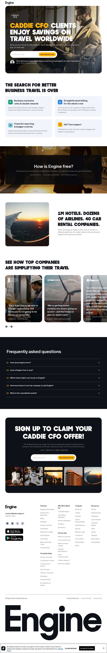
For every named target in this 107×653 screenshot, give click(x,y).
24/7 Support (45, 535)
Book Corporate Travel (45, 543)
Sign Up (77, 528)
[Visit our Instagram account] (23, 524)
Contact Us (79, 535)
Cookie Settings (71, 648)
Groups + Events (46, 525)
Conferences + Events (45, 565)
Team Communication (63, 556)
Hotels (93, 532)
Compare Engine (94, 524)
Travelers (61, 524)
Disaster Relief (45, 579)
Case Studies (96, 519)
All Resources (96, 513)
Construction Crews (47, 560)
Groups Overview (46, 557)
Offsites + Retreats (47, 573)
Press (77, 545)
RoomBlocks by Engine (45, 584)
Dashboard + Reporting (44, 514)
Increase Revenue (64, 540)
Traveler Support (63, 560)
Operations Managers (62, 516)
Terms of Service (86, 598)
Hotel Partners (80, 525)
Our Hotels (44, 539)
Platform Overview (64, 536)
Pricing (93, 509)
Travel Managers (63, 511)
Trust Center (79, 539)
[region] (53, 648)
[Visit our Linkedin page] (12, 524)
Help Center (95, 539)
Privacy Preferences (73, 598)
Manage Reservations (62, 550)
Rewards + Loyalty (46, 532)
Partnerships (79, 542)
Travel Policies (45, 548)
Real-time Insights (64, 564)
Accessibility (95, 542)
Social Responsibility (80, 521)
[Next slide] (11, 326)
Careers (78, 516)
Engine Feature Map (47, 509)
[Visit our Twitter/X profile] (17, 524)
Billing (42, 518)
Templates (94, 516)
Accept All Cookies (87, 648)
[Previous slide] (6, 326)
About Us (78, 509)
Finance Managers (64, 520)
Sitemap (94, 535)
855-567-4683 (10, 516)
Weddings (43, 576)
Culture (77, 513)
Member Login (80, 532)
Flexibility (43, 522)
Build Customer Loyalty (63, 545)
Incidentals (44, 528)
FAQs (93, 528)
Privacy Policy (98, 598)
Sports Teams (45, 569)
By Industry (61, 527)
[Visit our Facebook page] (7, 524)
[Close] (103, 648)
